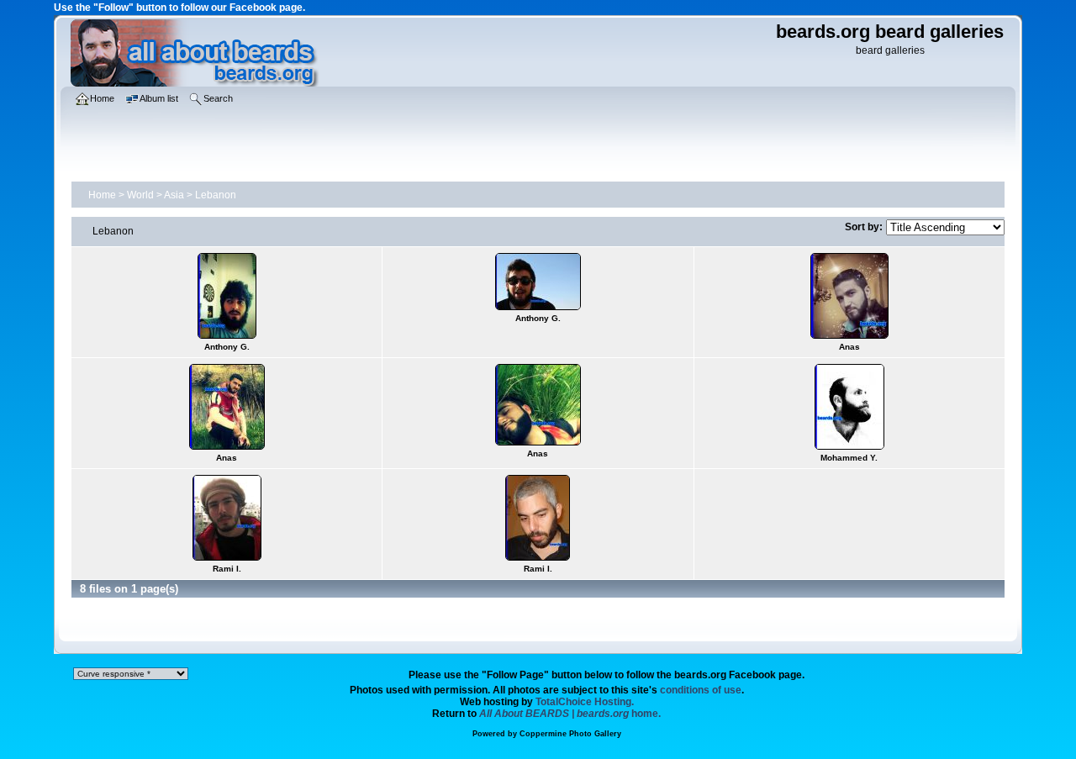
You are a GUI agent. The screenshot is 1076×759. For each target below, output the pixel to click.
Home (102, 195)
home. (570, 713)
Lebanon (215, 195)
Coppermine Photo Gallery (570, 734)
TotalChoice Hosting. (584, 702)
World (140, 195)
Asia (174, 195)
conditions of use (700, 690)
